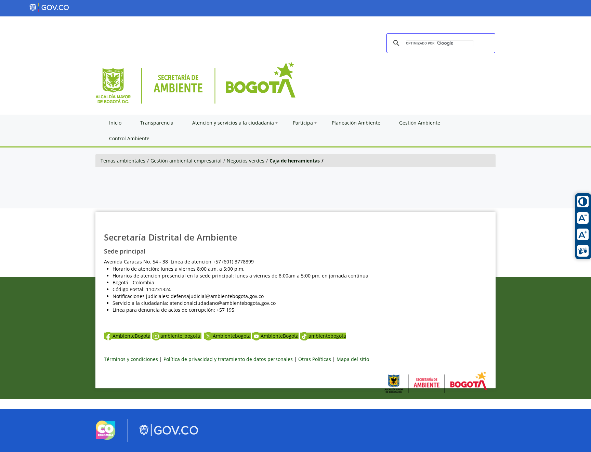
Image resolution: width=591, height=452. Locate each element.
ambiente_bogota (180, 336)
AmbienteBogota (131, 336)
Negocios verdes (245, 160)
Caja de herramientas (295, 160)
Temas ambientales (123, 160)
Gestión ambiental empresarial (186, 160)
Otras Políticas (314, 359)
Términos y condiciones (131, 359)
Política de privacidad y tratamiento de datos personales (228, 359)
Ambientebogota (232, 336)
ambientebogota (327, 336)
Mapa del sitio (353, 359)
